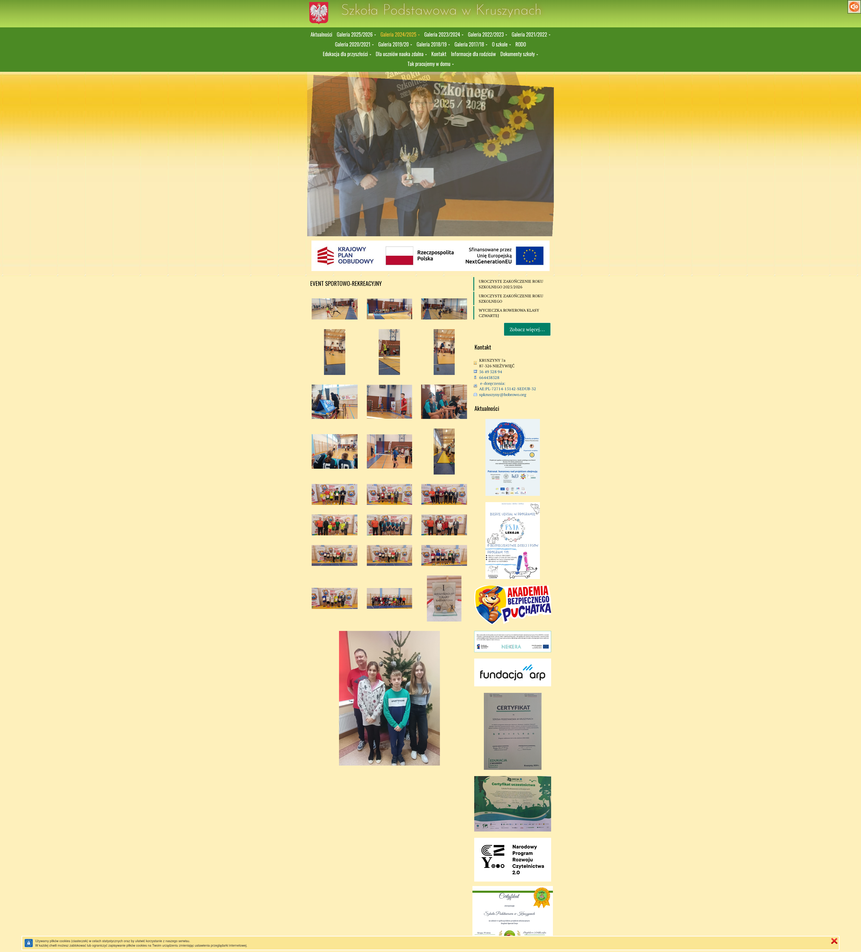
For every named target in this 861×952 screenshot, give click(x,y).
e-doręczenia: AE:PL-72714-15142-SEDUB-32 (507, 386)
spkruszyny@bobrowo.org (502, 394)
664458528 (489, 377)
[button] (356, 34)
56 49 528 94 (490, 371)
